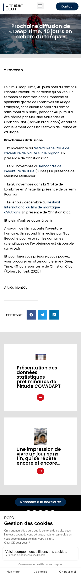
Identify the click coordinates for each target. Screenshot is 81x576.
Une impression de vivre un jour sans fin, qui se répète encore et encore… (39, 456)
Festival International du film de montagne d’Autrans (32, 207)
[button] (40, 6)
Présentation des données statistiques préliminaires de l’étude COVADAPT (39, 377)
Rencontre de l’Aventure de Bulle (32, 169)
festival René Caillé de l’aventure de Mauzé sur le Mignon (36, 151)
